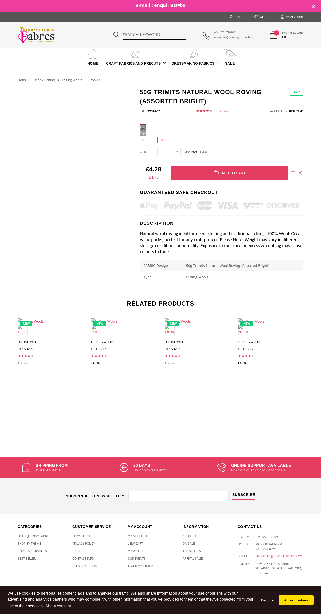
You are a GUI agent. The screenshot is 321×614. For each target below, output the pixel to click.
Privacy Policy (83, 543)
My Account (137, 536)
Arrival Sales (193, 558)
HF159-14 (99, 349)
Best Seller (27, 558)
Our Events (137, 558)
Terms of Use (82, 536)
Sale (229, 63)
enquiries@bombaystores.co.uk (281, 556)
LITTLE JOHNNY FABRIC (34, 536)
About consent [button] (58, 606)
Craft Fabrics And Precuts (133, 63)
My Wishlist (137, 551)
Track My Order (140, 566)
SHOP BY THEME (29, 543)
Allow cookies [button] (296, 600)
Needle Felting (44, 80)
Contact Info (83, 558)
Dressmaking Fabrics (193, 63)
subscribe (243, 495)
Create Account (85, 566)
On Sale (189, 543)
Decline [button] (267, 600)
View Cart (135, 543)
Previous (6, 375)
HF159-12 (246, 349)
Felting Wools (72, 80)
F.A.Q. (76, 551)
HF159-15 (25, 349)
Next (314, 375)
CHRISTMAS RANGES (32, 551)
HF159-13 (172, 349)
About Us (190, 536)
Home (92, 63)
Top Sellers (192, 551)
